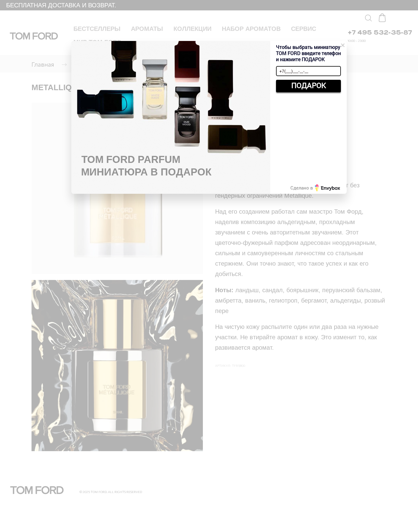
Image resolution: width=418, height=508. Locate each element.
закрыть (308, 99)
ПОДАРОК (308, 85)
